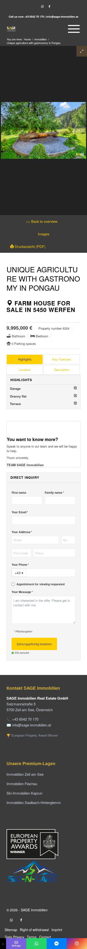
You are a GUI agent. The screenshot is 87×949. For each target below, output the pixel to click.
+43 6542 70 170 (34, 16)
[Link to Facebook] (49, 6)
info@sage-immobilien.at (62, 16)
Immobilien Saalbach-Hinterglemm (34, 802)
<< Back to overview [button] (42, 221)
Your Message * (22, 592)
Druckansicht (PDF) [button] (29, 246)
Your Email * (20, 512)
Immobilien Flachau (22, 783)
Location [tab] (25, 369)
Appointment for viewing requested (40, 584)
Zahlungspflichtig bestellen (34, 644)
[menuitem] (72, 28)
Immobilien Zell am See (25, 774)
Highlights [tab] (25, 359)
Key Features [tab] (61, 359)
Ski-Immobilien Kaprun (24, 793)
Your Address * (22, 532)
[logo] (36, 28)
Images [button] (43, 233)
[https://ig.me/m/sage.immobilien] (77, 943)
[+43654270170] (36, 943)
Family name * (54, 493)
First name (19, 493)
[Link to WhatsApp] (42, 6)
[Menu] (72, 28)
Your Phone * (20, 565)
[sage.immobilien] (57, 943)
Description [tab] (62, 369)
